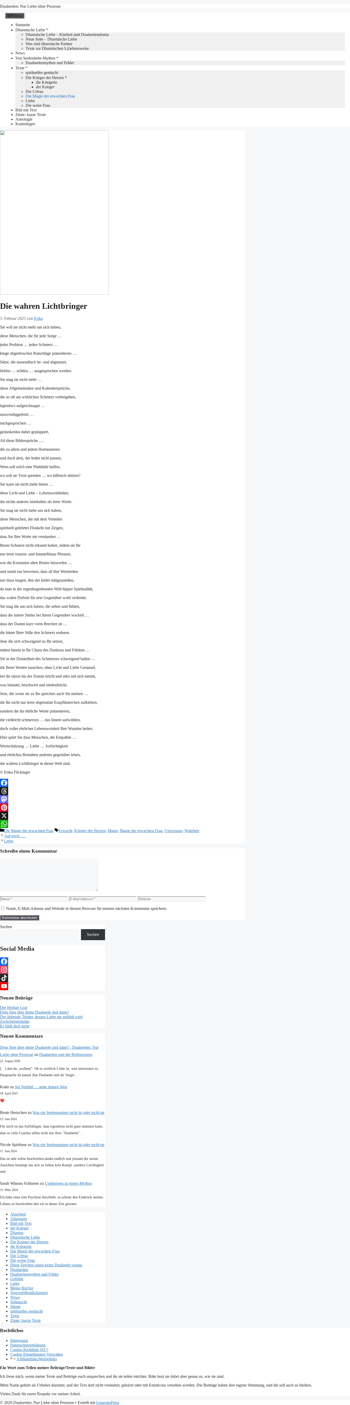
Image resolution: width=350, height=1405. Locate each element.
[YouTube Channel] (52, 986)
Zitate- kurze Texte (30, 114)
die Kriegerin (46, 82)
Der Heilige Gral (13, 1007)
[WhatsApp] (122, 824)
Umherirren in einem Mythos (68, 1183)
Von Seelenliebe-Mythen (35, 58)
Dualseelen (19, 1269)
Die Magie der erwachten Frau (50, 96)
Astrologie (23, 119)
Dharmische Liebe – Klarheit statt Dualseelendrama (67, 34)
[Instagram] (52, 970)
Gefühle (16, 1279)
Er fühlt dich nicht (14, 1026)
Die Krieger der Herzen (45, 77)
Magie (113, 831)
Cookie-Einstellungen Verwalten (36, 1354)
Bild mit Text (26, 110)
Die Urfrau (34, 91)
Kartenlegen (25, 124)
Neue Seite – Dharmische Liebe (51, 39)
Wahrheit (191, 831)
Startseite (22, 25)
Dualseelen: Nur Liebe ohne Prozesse (30, 6)
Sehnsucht (18, 1302)
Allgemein (18, 1219)
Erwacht (65, 831)
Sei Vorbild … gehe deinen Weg (41, 1087)
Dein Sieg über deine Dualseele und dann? (34, 1012)
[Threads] (122, 791)
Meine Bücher (21, 1288)
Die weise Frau (38, 105)
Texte (19, 68)
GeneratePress (107, 1402)
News (20, 53)
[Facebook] (122, 783)
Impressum (19, 1340)
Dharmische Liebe (30, 30)
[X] (122, 816)
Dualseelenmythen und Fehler (50, 63)
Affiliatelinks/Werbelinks (37, 1359)
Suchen (6, 927)
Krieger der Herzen (90, 831)
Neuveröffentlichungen (29, 1293)
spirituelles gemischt (42, 72)
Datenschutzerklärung (28, 1345)
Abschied (18, 1214)
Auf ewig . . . (15, 836)
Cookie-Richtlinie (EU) (29, 1350)
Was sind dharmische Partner (49, 44)
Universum (173, 831)
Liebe (30, 101)
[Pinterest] (122, 807)
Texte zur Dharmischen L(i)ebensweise (57, 48)
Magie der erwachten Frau (141, 831)
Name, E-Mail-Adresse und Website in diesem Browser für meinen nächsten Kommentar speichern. (86, 908)
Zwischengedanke (14, 1021)
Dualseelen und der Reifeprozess (65, 1054)
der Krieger (45, 87)
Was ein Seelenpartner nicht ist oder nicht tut (68, 1112)
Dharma (16, 1232)
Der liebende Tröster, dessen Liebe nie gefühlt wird (41, 1017)
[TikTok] (52, 978)
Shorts (15, 1306)
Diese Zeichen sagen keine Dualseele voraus (46, 1265)
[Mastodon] (122, 799)
